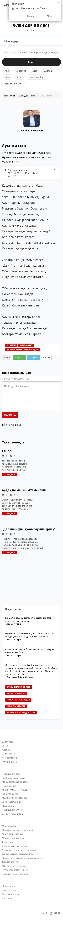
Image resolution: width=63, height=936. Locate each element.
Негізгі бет (9, 95)
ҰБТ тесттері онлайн (12, 813)
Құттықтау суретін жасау (15, 869)
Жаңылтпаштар (10, 793)
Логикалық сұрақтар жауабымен (19, 849)
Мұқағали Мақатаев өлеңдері (17, 829)
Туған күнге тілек (14, 83)
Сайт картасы (9, 753)
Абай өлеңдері (9, 825)
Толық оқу (9, 474)
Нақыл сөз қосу (9, 890)
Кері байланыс (9, 757)
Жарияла (10, 414)
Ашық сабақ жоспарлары (15, 797)
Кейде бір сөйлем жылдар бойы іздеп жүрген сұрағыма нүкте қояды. (28, 619)
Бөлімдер (11, 41)
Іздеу (31, 62)
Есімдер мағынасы (11, 801)
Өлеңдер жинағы (28, 95)
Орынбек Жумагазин (31, 130)
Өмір (35, 70)
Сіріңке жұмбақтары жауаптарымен (20, 853)
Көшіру (46, 357)
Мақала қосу (8, 886)
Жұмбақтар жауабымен (14, 777)
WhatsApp (19, 357)
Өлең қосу (7, 897)
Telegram (33, 357)
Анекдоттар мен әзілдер (14, 789)
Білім (7, 76)
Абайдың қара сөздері (13, 837)
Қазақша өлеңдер (11, 773)
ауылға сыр (26, 345)
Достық (48, 70)
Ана (7, 70)
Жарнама (7, 749)
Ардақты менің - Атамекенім (24, 490)
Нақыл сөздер (9, 785)
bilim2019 (11, 345)
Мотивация (8, 805)
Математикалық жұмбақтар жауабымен (22, 857)
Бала (18, 76)
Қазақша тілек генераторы (16, 873)
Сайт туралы (8, 741)
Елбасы (7, 451)
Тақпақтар (7, 842)
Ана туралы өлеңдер (12, 833)
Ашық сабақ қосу (10, 894)
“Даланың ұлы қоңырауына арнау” (28, 529)
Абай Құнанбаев (36, 76)
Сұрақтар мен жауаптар (14, 845)
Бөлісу (7, 357)
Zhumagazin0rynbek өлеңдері (22, 349)
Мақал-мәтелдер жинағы (15, 781)
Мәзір (9, 4)
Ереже (5, 745)
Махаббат (21, 70)
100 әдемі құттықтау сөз (14, 865)
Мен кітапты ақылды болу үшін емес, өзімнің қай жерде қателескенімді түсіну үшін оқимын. (30, 635)
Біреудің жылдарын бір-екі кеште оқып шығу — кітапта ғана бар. (29, 651)
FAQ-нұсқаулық (9, 761)
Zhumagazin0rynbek (18, 170)
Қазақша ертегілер (12, 809)
